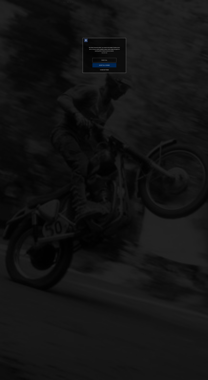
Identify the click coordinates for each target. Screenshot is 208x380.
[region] (104, 55)
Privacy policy (103, 52)
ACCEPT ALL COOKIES (104, 65)
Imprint (106, 52)
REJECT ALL (104, 60)
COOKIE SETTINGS (104, 69)
